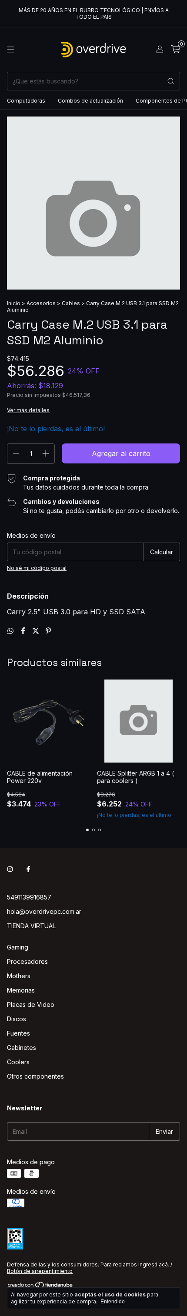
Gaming (17, 947)
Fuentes (18, 1033)
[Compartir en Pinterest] (48, 630)
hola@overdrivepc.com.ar (44, 911)
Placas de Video (30, 1004)
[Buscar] (171, 81)
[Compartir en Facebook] (24, 630)
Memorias (21, 990)
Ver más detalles (28, 410)
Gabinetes (21, 1047)
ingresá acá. (153, 1264)
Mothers (18, 976)
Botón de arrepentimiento (40, 1271)
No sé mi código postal (37, 568)
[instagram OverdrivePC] (10, 869)
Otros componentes (35, 1076)
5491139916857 (29, 897)
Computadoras (26, 100)
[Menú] (11, 49)
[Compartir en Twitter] (36, 630)
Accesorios (41, 303)
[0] (175, 49)
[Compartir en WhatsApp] (11, 630)
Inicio (13, 303)
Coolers (18, 1062)
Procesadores (27, 961)
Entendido (112, 1302)
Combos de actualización (90, 100)
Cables (71, 303)
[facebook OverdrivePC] (28, 869)
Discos (16, 1019)
